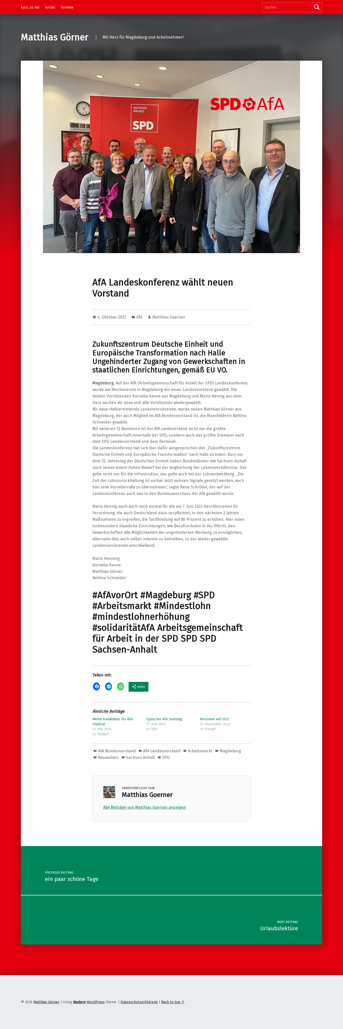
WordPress (96, 1002)
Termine (67, 7)
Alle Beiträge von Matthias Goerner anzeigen (144, 807)
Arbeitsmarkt (200, 751)
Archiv (50, 7)
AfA (139, 317)
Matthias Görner (54, 37)
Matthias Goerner (168, 317)
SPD (166, 757)
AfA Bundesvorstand (117, 751)
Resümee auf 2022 (214, 719)
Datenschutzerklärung (139, 1002)
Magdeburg (230, 751)
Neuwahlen (108, 757)
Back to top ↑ (173, 1002)
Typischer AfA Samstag (164, 719)
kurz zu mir (30, 7)
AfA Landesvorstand (162, 751)
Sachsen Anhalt (140, 757)
